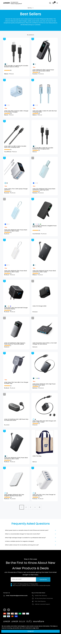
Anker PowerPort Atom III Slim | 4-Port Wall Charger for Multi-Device (45, 343)
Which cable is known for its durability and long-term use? (22, 545)
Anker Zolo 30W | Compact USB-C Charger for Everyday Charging (16, 111)
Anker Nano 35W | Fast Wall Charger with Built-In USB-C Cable (44, 421)
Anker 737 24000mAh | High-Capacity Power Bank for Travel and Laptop (14, 343)
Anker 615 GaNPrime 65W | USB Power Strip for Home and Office (16, 420)
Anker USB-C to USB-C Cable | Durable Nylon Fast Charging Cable (15, 147)
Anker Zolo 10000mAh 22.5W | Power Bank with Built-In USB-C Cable (44, 271)
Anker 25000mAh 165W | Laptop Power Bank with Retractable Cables (43, 70)
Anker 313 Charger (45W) (39, 306)
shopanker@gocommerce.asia (18, 595)
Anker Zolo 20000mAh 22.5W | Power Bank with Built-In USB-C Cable (16, 458)
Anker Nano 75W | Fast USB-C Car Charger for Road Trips (16, 383)
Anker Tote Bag (37, 456)
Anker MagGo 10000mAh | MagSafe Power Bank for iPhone (45, 226)
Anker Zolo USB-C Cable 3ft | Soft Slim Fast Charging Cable (45, 111)
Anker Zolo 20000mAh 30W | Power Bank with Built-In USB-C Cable (15, 230)
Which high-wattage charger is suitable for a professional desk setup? (25, 537)
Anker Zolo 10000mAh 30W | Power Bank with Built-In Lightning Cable (44, 189)
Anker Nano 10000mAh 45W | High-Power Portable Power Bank (44, 384)
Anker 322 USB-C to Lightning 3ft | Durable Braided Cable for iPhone (16, 66)
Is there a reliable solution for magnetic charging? (19, 541)
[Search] (50, 3)
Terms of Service (24, 583)
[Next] (39, 507)
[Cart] (53, 3)
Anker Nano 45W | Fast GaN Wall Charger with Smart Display (16, 308)
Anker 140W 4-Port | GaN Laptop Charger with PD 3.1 (16, 189)
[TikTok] (8, 609)
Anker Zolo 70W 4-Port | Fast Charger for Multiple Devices (44, 495)
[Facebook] (4, 609)
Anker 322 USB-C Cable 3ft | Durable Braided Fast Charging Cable (43, 148)
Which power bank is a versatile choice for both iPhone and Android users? (26, 530)
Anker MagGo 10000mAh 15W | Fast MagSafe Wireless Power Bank (14, 495)
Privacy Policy (34, 583)
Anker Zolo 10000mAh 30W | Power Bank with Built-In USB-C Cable (15, 271)
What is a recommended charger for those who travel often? (22, 534)
